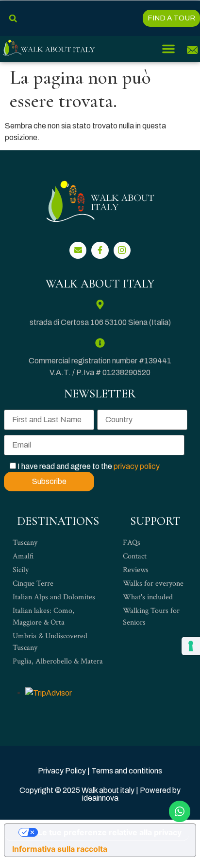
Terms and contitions (126, 771)
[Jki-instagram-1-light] (122, 250)
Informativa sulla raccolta (59, 849)
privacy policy (137, 466)
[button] (13, 18)
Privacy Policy (62, 771)
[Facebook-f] (99, 250)
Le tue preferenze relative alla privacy (110, 832)
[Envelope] (77, 250)
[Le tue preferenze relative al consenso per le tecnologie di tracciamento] (191, 646)
